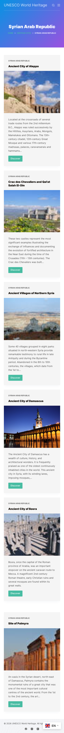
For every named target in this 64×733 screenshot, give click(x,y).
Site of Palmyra (18, 623)
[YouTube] (38, 729)
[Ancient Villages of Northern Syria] (32, 319)
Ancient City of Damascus (25, 401)
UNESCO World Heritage (25, 5)
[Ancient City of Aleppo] (32, 92)
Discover (16, 159)
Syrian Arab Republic (19, 61)
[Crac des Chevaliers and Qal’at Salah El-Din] (32, 211)
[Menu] (58, 5)
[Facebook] (26, 729)
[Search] (53, 5)
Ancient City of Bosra (22, 508)
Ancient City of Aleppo (23, 66)
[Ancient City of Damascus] (32, 427)
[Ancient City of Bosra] (32, 535)
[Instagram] (32, 729)
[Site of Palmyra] (32, 649)
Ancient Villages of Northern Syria (31, 293)
